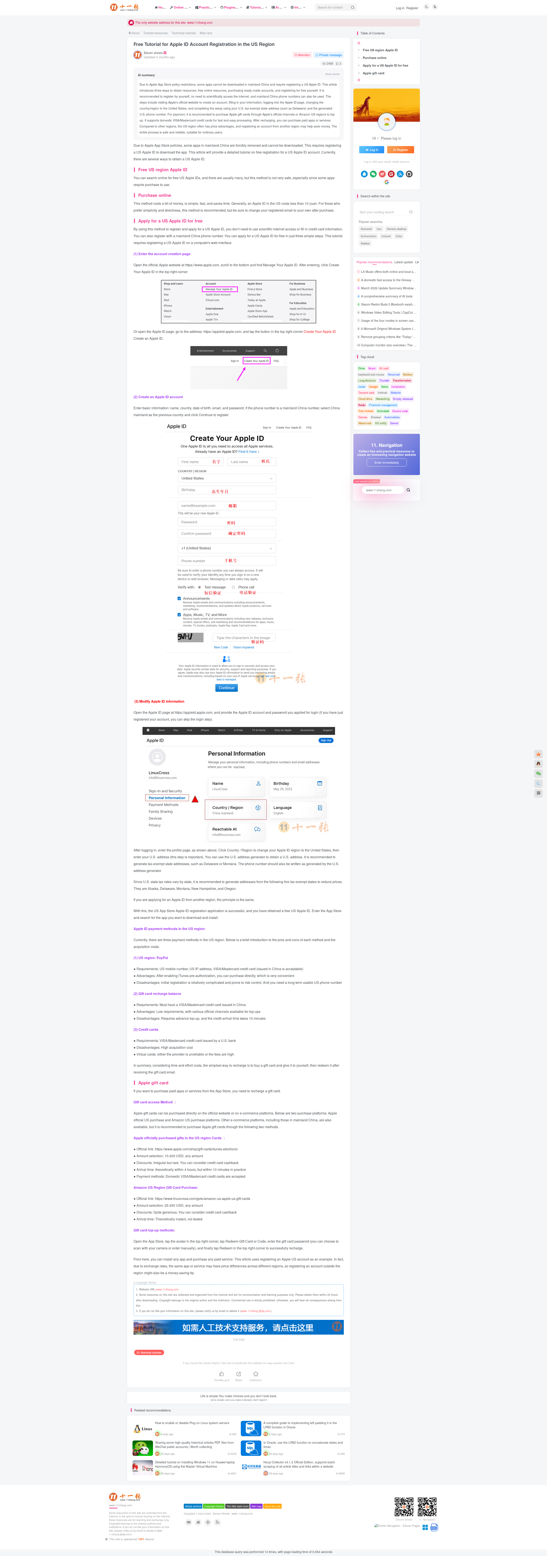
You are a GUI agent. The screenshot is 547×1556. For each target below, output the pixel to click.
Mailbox (408, 374)
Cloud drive (365, 399)
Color (399, 236)
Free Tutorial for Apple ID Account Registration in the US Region (204, 44)
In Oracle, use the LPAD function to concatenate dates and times (303, 1444)
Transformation (402, 380)
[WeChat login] (373, 174)
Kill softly (381, 423)
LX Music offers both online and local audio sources (396, 272)
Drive (361, 368)
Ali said (383, 368)
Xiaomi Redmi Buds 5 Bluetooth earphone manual (395, 304)
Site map (256, 1523)
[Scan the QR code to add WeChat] (538, 773)
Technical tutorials (184, 33)
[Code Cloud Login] (391, 174)
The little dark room (237, 1523)
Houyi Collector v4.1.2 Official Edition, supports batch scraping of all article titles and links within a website (299, 1464)
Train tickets (365, 411)
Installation (398, 387)
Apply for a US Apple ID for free (385, 65)
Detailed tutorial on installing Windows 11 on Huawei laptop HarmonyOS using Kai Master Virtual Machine (195, 1464)
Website (396, 392)
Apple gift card (373, 73)
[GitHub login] (409, 174)
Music (372, 368)
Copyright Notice (214, 1523)
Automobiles (392, 417)
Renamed (394, 374)
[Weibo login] (382, 174)
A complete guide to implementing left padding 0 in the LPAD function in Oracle (300, 1425)
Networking (383, 399)
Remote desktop (396, 229)
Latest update (403, 262)
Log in (400, 8)
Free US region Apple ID (380, 50)
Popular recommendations (374, 262)
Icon (379, 229)
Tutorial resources (155, 33)
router (361, 387)
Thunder (384, 380)
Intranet (386, 236)
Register (412, 8)
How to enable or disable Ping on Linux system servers (192, 1423)
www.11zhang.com (167, 1289)
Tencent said (366, 392)
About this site (273, 1523)
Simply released (403, 399)
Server (394, 423)
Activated (366, 229)
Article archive (193, 1523)
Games (362, 417)
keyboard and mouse (371, 374)
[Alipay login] (400, 174)
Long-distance (367, 380)
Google (373, 387)
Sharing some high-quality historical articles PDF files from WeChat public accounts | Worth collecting (194, 1444)
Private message (330, 55)
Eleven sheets (153, 53)
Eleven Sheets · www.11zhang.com (233, 1531)
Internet (382, 392)
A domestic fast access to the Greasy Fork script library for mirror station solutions (416, 280)
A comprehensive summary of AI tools (386, 296)
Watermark (365, 423)
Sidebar (365, 243)
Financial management (383, 405)
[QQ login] (364, 174)
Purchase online (375, 58)
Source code (400, 411)
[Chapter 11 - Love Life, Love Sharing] (125, 1514)
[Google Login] (386, 182)
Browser (376, 417)
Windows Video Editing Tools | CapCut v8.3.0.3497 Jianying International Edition (415, 312)
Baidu (361, 405)
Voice (384, 387)
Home (135, 33)
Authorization (368, 236)
